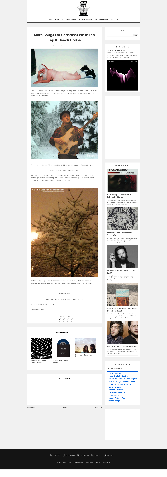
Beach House (90, 91)
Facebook (84, 455)
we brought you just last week (65, 93)
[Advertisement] (121, 127)
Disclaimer (106, 463)
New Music (67, 463)
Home (65, 407)
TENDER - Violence (117, 392)
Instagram (70, 455)
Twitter (56, 455)
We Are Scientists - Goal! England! (122, 346)
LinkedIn (97, 455)
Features (114, 20)
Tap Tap (80, 91)
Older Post (98, 407)
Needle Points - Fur (117, 398)
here (89, 283)
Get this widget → (115, 401)
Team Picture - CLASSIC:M (120, 384)
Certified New (78, 463)
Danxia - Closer (115, 373)
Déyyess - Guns (115, 395)
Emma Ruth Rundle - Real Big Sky (123, 379)
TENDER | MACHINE (116, 50)
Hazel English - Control (118, 376)
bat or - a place (115, 387)
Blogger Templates (126, 474)
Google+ (110, 455)
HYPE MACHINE (115, 368)
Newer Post (31, 407)
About (97, 463)
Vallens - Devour (116, 390)
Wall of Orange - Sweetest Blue (122, 382)
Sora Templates (111, 474)
